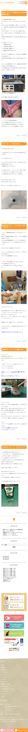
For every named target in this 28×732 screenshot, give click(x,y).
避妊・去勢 (3, 693)
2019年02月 (6, 559)
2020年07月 (6, 556)
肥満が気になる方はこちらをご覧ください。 (12, 332)
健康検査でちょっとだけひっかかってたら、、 (13, 532)
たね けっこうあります (11, 144)
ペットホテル (4, 676)
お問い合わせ (11, 717)
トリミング (3, 674)
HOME (2, 664)
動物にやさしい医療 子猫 (9, 568)
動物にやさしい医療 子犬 (9, 569)
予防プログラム (6, 581)
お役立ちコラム (4, 691)
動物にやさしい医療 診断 (9, 575)
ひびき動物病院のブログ (6, 686)
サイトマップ (4, 717)
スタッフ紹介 (4, 672)
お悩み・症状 (4, 681)
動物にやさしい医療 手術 (9, 572)
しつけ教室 (3, 679)
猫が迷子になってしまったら (9, 577)
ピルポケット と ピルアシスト (14, 447)
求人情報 (3, 696)
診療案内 (3, 669)
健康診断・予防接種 (5, 684)
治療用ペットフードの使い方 (12, 349)
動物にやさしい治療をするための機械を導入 (13, 529)
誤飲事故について (7, 580)
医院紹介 (3, 667)
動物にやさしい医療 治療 (9, 574)
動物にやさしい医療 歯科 (9, 571)
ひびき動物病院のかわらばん (7, 689)
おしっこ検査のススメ (8, 578)
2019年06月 (6, 557)
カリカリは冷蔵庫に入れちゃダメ (9, 427)
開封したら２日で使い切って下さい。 (10, 375)
